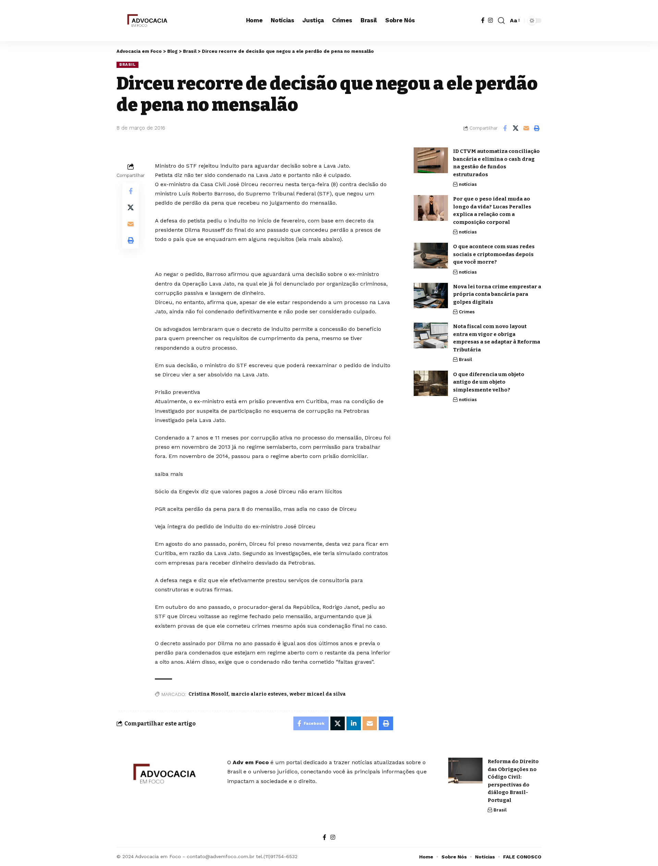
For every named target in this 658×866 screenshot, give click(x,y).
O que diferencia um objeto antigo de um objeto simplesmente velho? (488, 382)
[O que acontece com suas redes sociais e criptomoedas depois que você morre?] (431, 255)
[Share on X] (515, 128)
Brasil (127, 64)
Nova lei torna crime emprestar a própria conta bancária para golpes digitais (497, 294)
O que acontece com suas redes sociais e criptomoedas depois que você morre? (494, 254)
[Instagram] (490, 20)
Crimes (467, 311)
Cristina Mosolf (208, 694)
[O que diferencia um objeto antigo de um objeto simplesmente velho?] (431, 383)
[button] (501, 20)
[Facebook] (482, 20)
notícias (468, 184)
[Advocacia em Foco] (146, 20)
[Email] (526, 128)
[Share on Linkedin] (353, 723)
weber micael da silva (318, 694)
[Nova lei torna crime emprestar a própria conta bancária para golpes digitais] (431, 295)
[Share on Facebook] (505, 128)
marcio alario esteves (259, 694)
